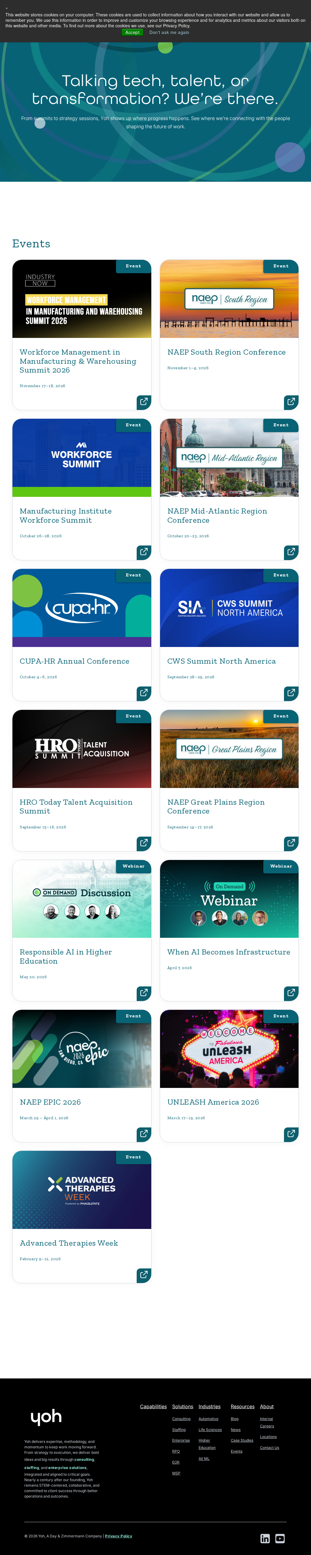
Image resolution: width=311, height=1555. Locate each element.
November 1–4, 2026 (188, 367)
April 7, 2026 (179, 967)
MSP (176, 1473)
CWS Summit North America (221, 661)
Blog (234, 1418)
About (267, 1406)
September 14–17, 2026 (190, 827)
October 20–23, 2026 (188, 535)
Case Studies (242, 1440)
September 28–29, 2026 (191, 676)
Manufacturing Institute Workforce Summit (66, 515)
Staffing (179, 1429)
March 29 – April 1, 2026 (44, 1117)
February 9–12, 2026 (40, 1258)
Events (236, 1451)
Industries (209, 1406)
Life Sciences (210, 1429)
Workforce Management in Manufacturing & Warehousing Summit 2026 (78, 361)
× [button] (6, 8)
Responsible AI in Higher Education (66, 956)
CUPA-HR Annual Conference (75, 661)
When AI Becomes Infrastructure (229, 952)
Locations (268, 1436)
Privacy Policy (118, 1536)
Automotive (208, 1418)
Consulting (181, 1418)
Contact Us (269, 1447)
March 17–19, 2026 (186, 1117)
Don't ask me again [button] (169, 32)
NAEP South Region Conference (226, 352)
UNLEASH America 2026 (213, 1102)
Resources (243, 1406)
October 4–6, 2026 (38, 676)
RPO (176, 1451)
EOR (175, 1462)
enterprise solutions (67, 1467)
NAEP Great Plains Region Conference (216, 806)
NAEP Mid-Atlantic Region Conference (217, 515)
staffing (31, 1467)
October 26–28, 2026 (41, 535)
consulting (84, 1459)
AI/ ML (204, 1458)
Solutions (182, 1406)
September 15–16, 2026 (43, 827)
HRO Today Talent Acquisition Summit (76, 806)
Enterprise (181, 1440)
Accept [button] (132, 32)
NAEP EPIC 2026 (50, 1102)
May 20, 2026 (33, 976)
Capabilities (153, 1406)
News (236, 1429)
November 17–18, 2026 (43, 385)
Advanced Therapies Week (69, 1243)
